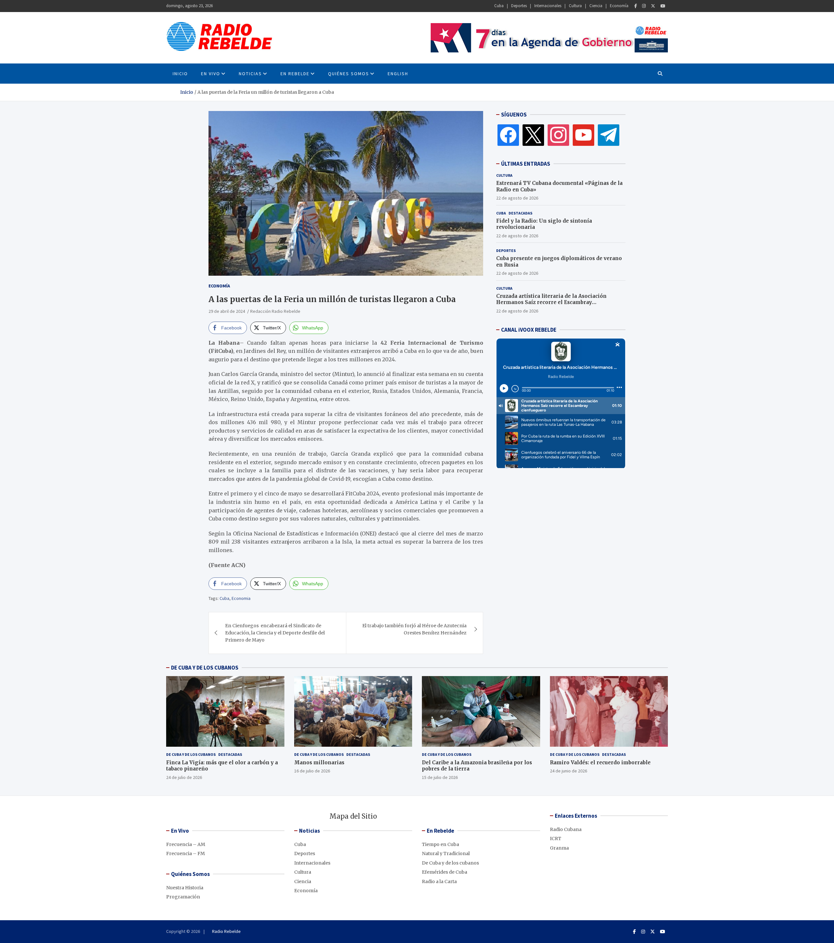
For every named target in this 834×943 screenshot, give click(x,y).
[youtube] (583, 135)
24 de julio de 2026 (184, 777)
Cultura (575, 5)
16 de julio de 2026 (312, 771)
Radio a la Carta (439, 881)
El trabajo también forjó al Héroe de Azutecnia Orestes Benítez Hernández (414, 629)
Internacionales (547, 5)
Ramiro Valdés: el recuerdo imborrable (600, 762)
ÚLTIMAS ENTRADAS (525, 163)
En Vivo (210, 73)
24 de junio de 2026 (568, 771)
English (398, 73)
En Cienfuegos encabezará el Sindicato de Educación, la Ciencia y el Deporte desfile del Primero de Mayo (275, 633)
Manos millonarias (319, 762)
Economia (241, 598)
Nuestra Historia (184, 888)
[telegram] (608, 135)
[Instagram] (644, 6)
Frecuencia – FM (185, 853)
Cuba (499, 5)
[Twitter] (653, 6)
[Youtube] (663, 6)
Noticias (250, 73)
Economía (619, 5)
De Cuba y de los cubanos (191, 754)
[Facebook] (636, 6)
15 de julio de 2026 (440, 777)
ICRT (555, 838)
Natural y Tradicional (446, 853)
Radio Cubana (566, 829)
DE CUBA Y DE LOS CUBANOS (204, 667)
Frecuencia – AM (185, 844)
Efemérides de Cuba (444, 872)
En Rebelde (294, 73)
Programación (183, 897)
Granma (559, 848)
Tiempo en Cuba (440, 844)
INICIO (180, 73)
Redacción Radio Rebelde (275, 311)
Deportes (519, 5)
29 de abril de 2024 (226, 311)
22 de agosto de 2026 (517, 198)
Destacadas (520, 212)
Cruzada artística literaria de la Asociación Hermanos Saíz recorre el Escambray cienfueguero (551, 302)
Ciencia (595, 5)
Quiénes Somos (348, 73)
